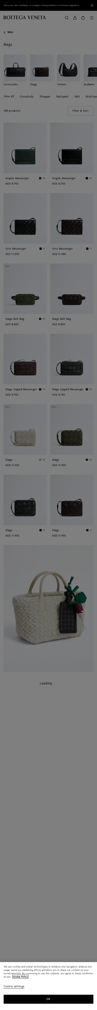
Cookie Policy (20, 976)
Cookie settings (14, 986)
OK (48, 999)
